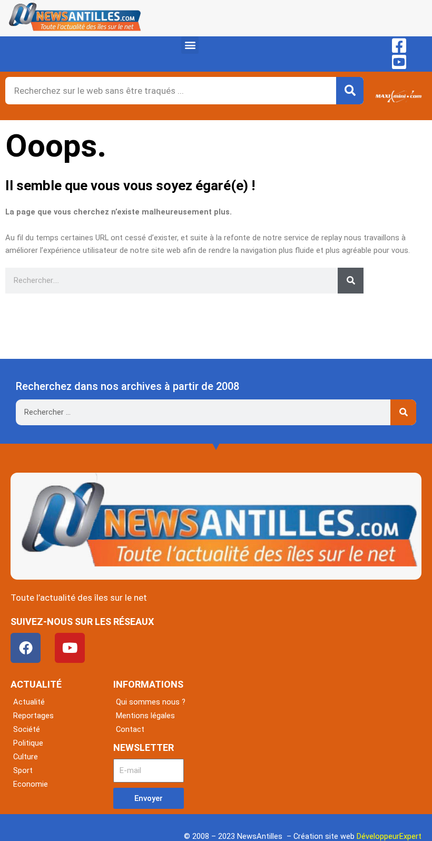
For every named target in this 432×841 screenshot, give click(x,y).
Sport (23, 770)
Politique (28, 743)
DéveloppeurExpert (389, 836)
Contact (130, 729)
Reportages (33, 715)
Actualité (29, 702)
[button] (190, 45)
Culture (25, 756)
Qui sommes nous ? (150, 702)
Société (26, 729)
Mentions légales (145, 715)
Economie (30, 784)
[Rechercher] (350, 90)
